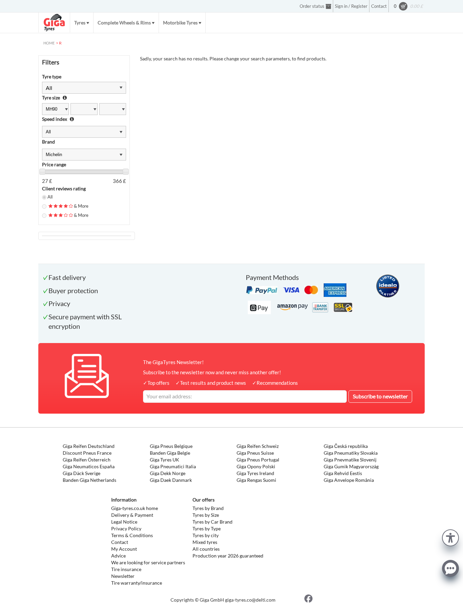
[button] (450, 537)
